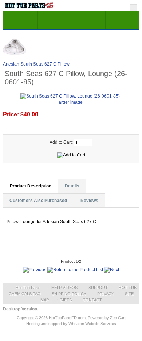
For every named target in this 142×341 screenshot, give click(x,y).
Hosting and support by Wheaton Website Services (71, 323)
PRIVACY (105, 294)
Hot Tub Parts (28, 287)
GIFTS (66, 300)
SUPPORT (98, 287)
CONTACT (92, 300)
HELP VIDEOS (64, 287)
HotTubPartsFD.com (67, 318)
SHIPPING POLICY (69, 294)
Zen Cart (118, 318)
